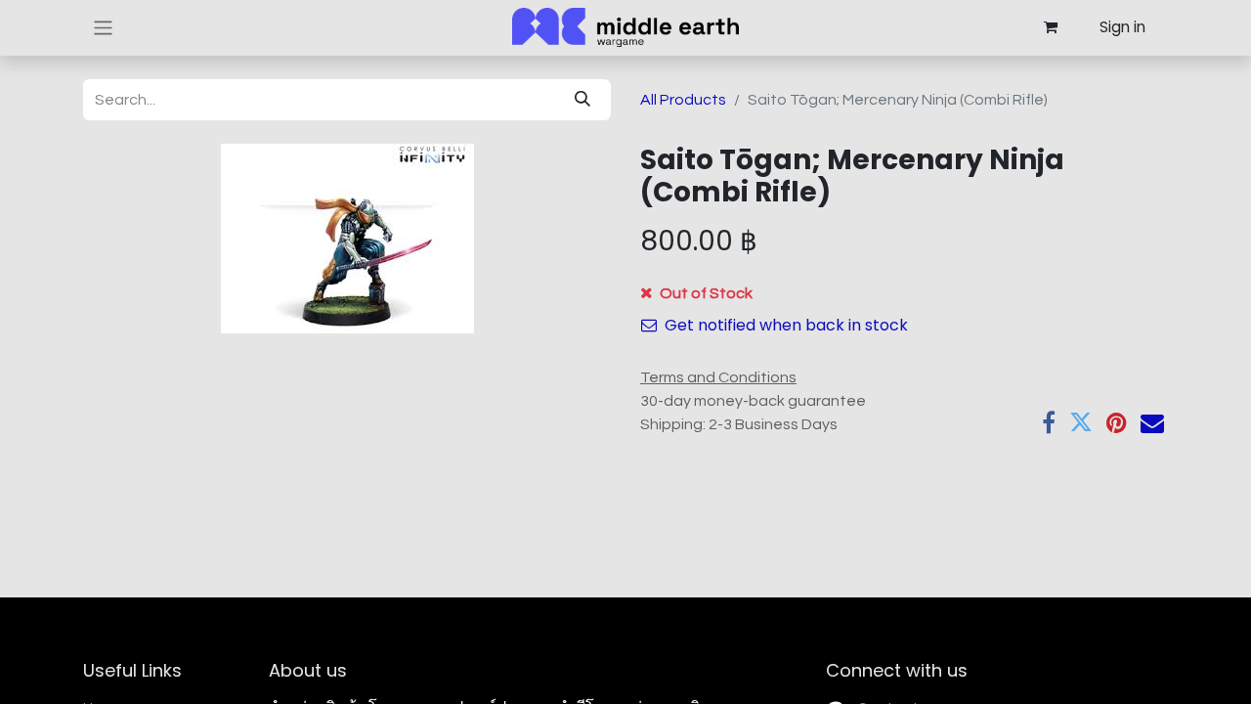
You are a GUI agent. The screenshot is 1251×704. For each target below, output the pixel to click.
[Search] (582, 99)
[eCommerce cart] (1049, 27)
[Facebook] (1049, 422)
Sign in (1122, 27)
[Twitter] (1081, 422)
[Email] (1152, 422)
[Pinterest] (1116, 422)
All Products (683, 100)
